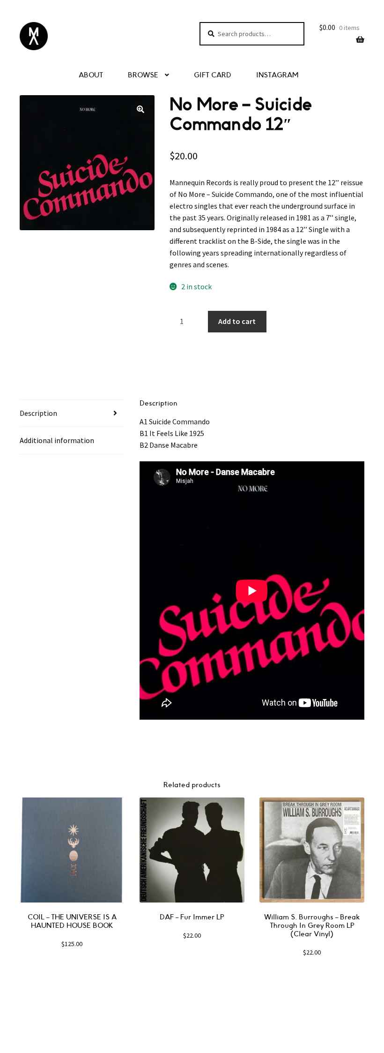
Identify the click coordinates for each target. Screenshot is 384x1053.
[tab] (72, 413)
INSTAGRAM (277, 75)
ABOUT (91, 75)
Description (38, 413)
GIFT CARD (212, 75)
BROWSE (143, 75)
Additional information (57, 440)
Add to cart (237, 321)
